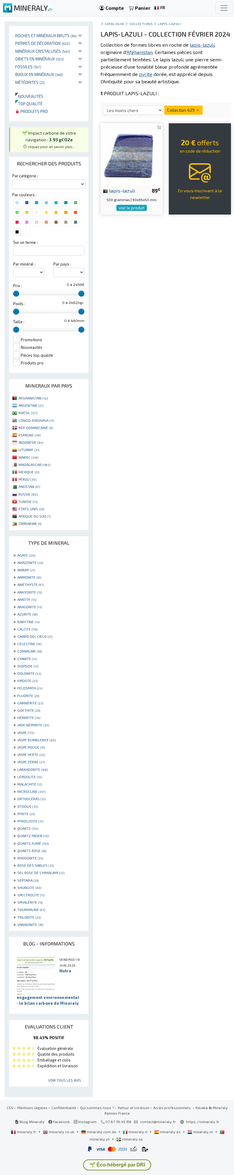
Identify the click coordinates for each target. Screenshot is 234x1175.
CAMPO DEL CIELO (34, 636)
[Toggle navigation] (223, 8)
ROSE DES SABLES (35, 865)
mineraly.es (170, 1132)
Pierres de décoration (42, 43)
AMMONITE (29, 577)
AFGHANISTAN (33, 398)
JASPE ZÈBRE (31, 762)
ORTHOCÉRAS (31, 799)
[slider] (16, 294)
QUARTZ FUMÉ (33, 843)
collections (141, 24)
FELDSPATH (29, 688)
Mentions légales (32, 1107)
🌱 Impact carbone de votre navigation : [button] (49, 139)
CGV (10, 1107)
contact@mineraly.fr (158, 1121)
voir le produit (131, 207)
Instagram (87, 1121)
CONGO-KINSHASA (36, 420)
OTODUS (27, 806)
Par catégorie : (25, 175)
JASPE (25, 732)
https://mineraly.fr (202, 1121)
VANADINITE (30, 924)
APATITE (26, 599)
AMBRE (26, 570)
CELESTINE (29, 644)
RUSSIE (28, 494)
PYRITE (26, 814)
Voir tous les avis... (66, 1080)
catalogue (114, 24)
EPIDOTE (27, 680)
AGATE (26, 555)
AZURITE (27, 614)
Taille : (18, 321)
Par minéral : (24, 264)
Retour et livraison (133, 1107)
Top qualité (28, 103)
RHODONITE (30, 858)
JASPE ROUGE (31, 747)
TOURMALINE (31, 909)
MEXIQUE (29, 472)
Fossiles (28, 66)
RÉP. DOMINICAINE (36, 427)
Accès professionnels (172, 1107)
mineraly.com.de (101, 1132)
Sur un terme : (25, 242)
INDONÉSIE (31, 442)
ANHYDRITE (29, 592)
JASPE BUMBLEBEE (36, 740)
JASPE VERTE (31, 754)
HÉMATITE (28, 717)
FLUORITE (28, 695)
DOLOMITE (29, 673)
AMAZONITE (30, 562)
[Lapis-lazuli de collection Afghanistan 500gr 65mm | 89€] (132, 154)
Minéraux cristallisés (42, 51)
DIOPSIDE (27, 666)
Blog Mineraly (31, 1121)
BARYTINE (28, 622)
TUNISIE (28, 501)
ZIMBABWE (30, 523)
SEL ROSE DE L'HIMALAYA (41, 872)
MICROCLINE (31, 791)
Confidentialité (63, 1107)
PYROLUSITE (30, 821)
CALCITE (27, 629)
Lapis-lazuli (169, 24)
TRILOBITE (29, 917)
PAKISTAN (29, 486)
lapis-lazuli (121, 190)
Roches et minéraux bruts (46, 35)
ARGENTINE (31, 405)
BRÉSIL (28, 412)
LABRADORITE (32, 769)
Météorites (30, 82)
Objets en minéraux (39, 58)
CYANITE (27, 658)
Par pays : (62, 264)
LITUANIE (29, 449)
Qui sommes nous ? (97, 1107)
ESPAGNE (30, 435)
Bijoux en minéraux (39, 74)
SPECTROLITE (30, 895)
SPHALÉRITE (30, 902)
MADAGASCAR (34, 464)
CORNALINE (29, 651)
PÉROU (27, 479)
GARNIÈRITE (30, 703)
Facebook (61, 1121)
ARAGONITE (29, 607)
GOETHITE (28, 710)
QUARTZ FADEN (33, 835)
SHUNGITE (29, 887)
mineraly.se (132, 1139)
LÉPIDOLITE (29, 777)
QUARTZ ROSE (31, 850)
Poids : (19, 303)
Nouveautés (29, 96)
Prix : (17, 285)
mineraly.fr (26, 1132)
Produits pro (34, 111)
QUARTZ (27, 828)
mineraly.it (138, 1132)
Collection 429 (181, 110)
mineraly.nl (203, 1132)
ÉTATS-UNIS (31, 509)
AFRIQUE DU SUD (35, 516)
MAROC (28, 457)
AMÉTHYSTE (30, 584)
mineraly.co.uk (61, 1132)
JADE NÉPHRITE (33, 725)
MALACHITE (29, 784)
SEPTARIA (28, 880)
